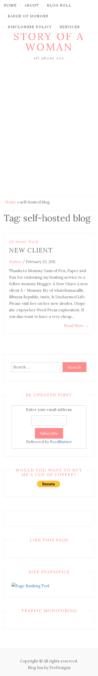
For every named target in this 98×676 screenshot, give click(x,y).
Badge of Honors (28, 16)
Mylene (15, 261)
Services (70, 27)
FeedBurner (61, 441)
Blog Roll (59, 5)
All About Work (24, 242)
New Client (31, 250)
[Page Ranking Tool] (30, 585)
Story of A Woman (49, 41)
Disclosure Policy (30, 27)
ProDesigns (60, 667)
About (32, 5)
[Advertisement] (49, 113)
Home (10, 5)
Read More (76, 325)
